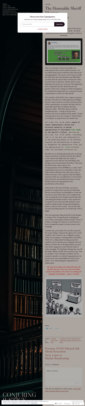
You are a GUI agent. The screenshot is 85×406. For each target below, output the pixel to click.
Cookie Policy (34, 403)
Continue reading (42, 29)
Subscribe (59, 24)
